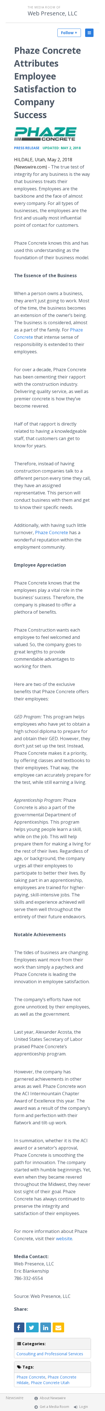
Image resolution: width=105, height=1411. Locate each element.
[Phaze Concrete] (45, 134)
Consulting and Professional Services (50, 1353)
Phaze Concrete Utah (50, 1382)
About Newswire (53, 1398)
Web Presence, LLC (52, 13)
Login (83, 1406)
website (64, 1238)
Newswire (15, 1397)
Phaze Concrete (51, 532)
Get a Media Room (54, 1406)
